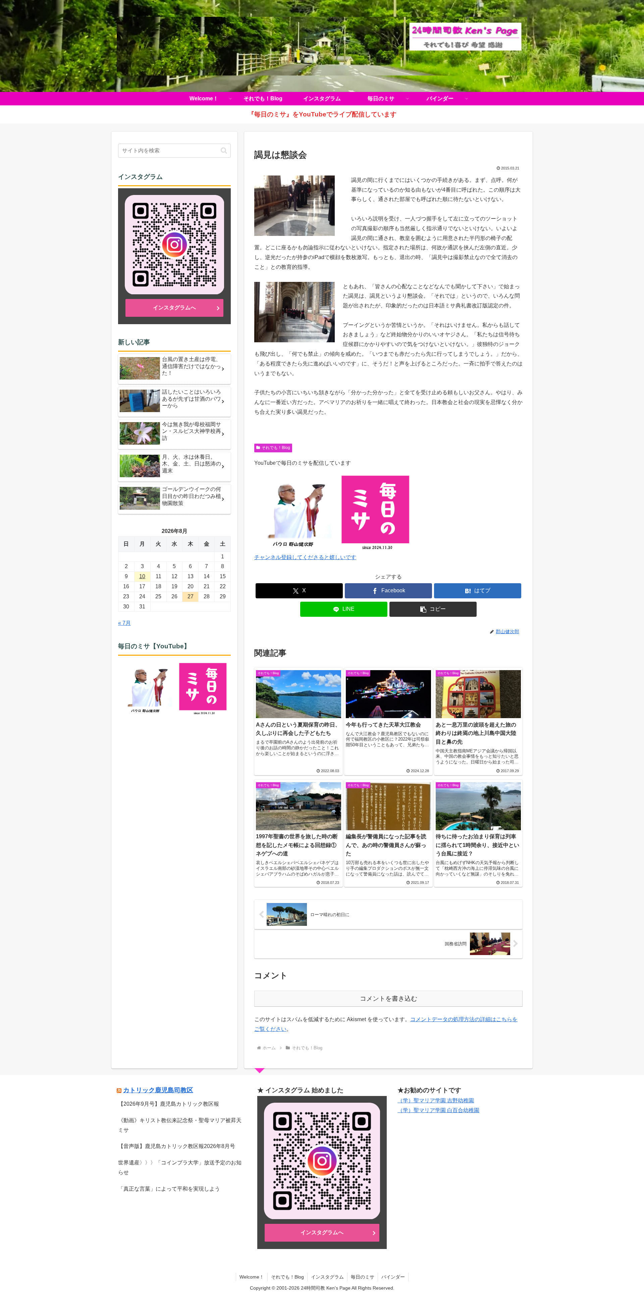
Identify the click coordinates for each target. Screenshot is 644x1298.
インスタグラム (327, 1277)
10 (142, 576)
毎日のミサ (362, 1277)
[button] (433, 609)
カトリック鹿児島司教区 (158, 1090)
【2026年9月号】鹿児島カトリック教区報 (168, 1104)
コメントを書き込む (388, 998)
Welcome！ (251, 1277)
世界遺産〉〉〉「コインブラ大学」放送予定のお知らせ (179, 1167)
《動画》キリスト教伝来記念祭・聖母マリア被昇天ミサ (179, 1125)
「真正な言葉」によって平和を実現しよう (169, 1189)
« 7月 (124, 623)
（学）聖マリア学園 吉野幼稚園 (435, 1100)
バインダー (393, 1277)
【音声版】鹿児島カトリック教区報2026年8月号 (176, 1146)
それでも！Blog (276, 447)
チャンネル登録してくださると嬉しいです (305, 557)
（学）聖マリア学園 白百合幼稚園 (438, 1110)
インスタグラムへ (174, 307)
